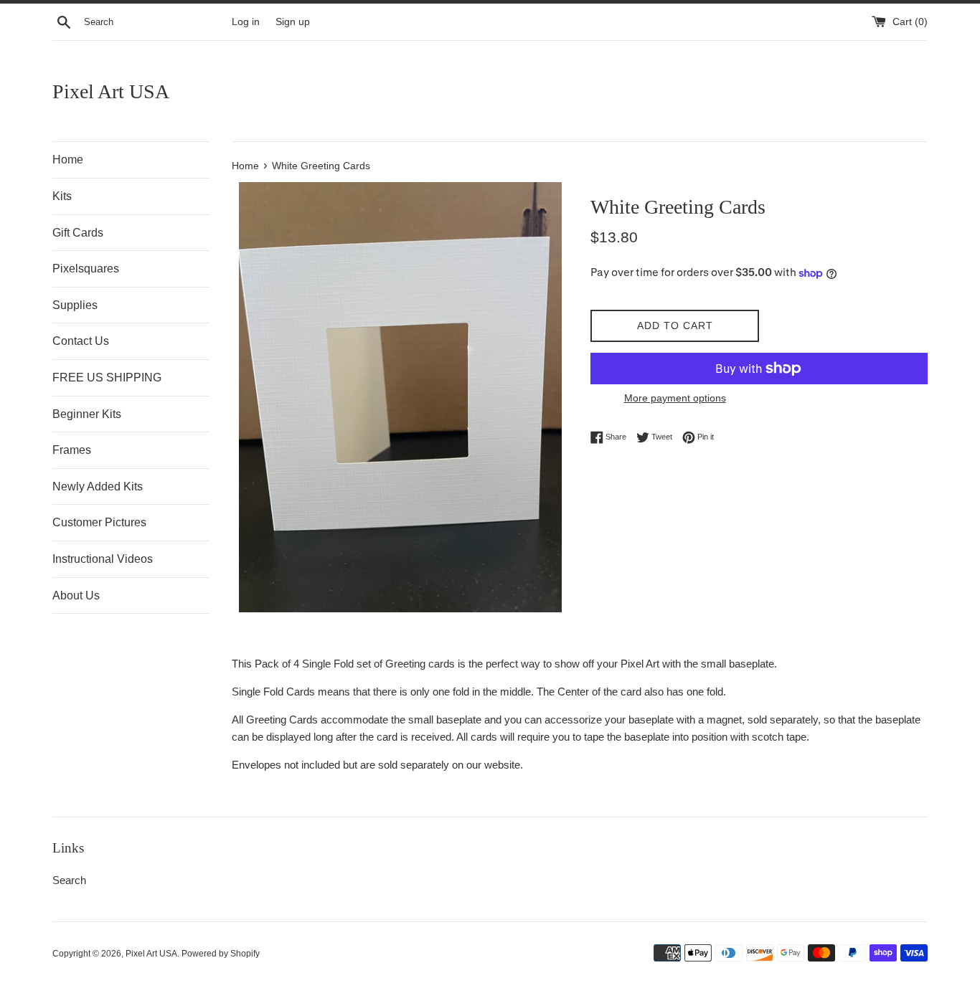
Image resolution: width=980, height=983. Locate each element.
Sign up (292, 21)
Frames (71, 450)
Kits (62, 196)
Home (67, 159)
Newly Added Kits (97, 486)
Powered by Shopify (221, 954)
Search (69, 880)
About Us (76, 595)
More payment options (675, 398)
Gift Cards (77, 233)
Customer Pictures (99, 522)
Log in (246, 21)
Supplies (75, 305)
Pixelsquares (85, 268)
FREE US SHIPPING (106, 377)
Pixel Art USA (110, 91)
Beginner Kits (86, 414)
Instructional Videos (102, 559)
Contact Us (80, 341)
